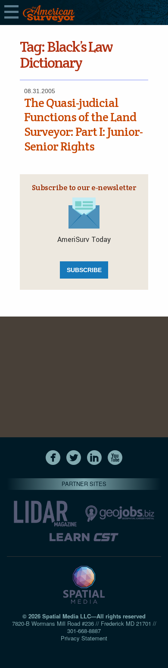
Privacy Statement (84, 638)
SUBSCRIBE (84, 270)
